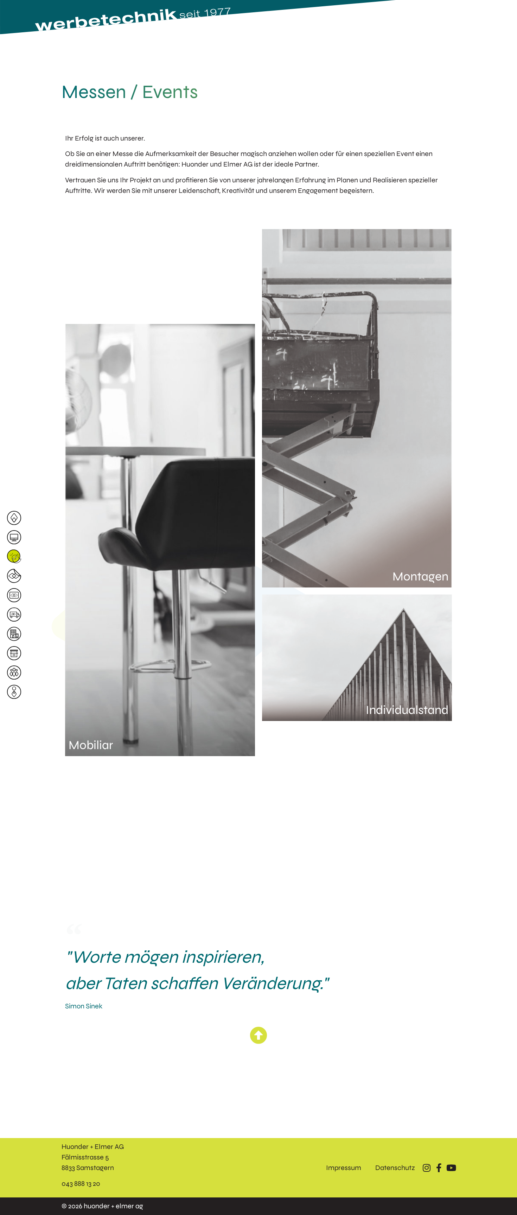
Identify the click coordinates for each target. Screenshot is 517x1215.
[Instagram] (426, 1167)
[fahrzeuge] (16, 615)
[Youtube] (451, 1167)
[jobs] (16, 557)
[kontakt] (16, 692)
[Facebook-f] (438, 1167)
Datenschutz (395, 1167)
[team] (16, 672)
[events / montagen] (16, 653)
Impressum (343, 1167)
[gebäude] (16, 634)
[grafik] (16, 537)
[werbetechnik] (16, 576)
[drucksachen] (16, 595)
